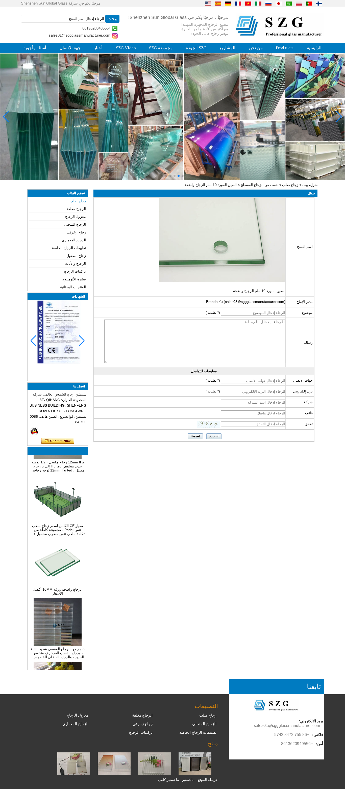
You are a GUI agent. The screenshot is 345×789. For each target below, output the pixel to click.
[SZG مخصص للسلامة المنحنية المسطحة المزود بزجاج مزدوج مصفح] (172, 116)
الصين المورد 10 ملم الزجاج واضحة (259, 291)
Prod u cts (284, 47)
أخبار (98, 47)
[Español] (218, 3)
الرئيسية (314, 47)
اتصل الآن (57, 441)
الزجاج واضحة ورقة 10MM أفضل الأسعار (58, 584)
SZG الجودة (196, 47)
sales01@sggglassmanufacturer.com (79, 35)
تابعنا (314, 687)
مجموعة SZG (161, 47)
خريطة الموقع (208, 780)
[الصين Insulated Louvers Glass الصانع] (195, 774)
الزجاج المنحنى (75, 224)
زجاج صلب (290, 185)
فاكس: (317, 734)
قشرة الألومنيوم (74, 279)
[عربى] (289, 3)
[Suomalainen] (319, 3)
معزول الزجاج (75, 217)
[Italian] (258, 3)
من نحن (256, 47)
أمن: (319, 744)
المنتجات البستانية (73, 287)
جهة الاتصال (70, 47)
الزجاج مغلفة (76, 209)
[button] (183, 176)
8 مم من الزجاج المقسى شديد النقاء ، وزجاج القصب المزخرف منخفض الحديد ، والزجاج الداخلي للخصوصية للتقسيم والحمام (58, 646)
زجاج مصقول (76, 256)
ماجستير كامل (168, 780)
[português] (309, 3)
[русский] (268, 3)
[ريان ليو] (34, 431)
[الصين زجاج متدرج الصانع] (114, 774)
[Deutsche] (228, 3)
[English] (208, 3)
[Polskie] (299, 3)
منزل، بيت (310, 185)
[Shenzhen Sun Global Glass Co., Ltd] (280, 35)
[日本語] (279, 3)
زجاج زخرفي (76, 232)
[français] (238, 3)
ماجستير (188, 780)
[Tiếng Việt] (248, 3)
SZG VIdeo (126, 47)
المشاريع (227, 47)
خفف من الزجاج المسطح (259, 185)
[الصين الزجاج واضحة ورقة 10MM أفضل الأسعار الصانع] (58, 578)
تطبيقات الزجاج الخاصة (69, 248)
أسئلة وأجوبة (34, 47)
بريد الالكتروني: (311, 721)
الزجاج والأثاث (75, 263)
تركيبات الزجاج (75, 271)
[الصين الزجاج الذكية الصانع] (73, 774)
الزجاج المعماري (74, 240)
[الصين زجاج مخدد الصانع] (154, 774)
